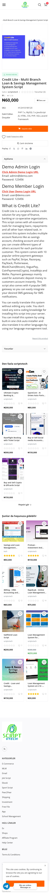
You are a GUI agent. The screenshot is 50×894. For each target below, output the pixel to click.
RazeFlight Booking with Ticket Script (12, 439)
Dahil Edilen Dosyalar (7, 116)
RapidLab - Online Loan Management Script (36, 592)
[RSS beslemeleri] (4, 748)
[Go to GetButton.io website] (6, 891)
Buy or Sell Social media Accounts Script (35, 440)
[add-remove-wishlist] (20, 371)
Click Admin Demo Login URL (20, 172)
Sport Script (7, 787)
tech (5, 551)
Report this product (40, 338)
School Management (11, 816)
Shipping (6, 797)
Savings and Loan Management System (12, 548)
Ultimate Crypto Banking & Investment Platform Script (11, 396)
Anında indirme (11, 74)
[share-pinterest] (22, 148)
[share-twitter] (14, 148)
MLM (4, 768)
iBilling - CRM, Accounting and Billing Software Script (11, 594)
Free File (6, 806)
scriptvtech (13, 92)
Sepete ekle (27, 128)
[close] (45, 865)
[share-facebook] (10, 148)
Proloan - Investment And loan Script (35, 548)
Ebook (5, 782)
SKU (4, 107)
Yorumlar (8, 348)
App (4, 811)
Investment (7, 802)
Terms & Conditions (11, 854)
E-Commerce (8, 763)
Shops (5, 833)
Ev (3, 828)
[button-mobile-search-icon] (40, 4)
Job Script (6, 778)
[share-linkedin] (26, 148)
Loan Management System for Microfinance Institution (36, 639)
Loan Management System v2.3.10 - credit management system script (37, 687)
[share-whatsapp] (18, 148)
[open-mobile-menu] (4, 4)
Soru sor (42, 100)
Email (4, 773)
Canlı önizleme (26, 143)
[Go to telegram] (6, 886)
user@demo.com (20, 195)
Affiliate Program (9, 837)
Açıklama (8, 158)
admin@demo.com (21, 175)
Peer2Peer (6, 792)
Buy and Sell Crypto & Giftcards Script (13, 483)
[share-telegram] (31, 148)
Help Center (7, 842)
